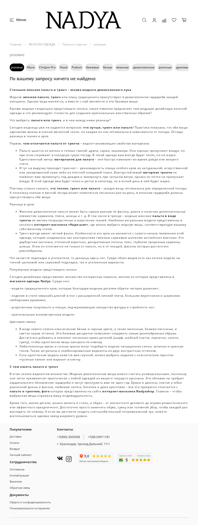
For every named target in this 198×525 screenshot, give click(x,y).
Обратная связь (20, 487)
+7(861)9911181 (99, 437)
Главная (15, 44)
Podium (77, 67)
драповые (183, 67)
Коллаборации (19, 475)
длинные (165, 67)
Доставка (15, 436)
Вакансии (16, 481)
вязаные (122, 67)
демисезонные (144, 67)
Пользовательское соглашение (30, 508)
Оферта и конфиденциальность (30, 502)
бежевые (92, 67)
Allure (31, 67)
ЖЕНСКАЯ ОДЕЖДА (42, 44)
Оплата (14, 443)
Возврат (15, 449)
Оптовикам (17, 469)
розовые (17, 67)
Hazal (64, 67)
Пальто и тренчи (75, 44)
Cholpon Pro (47, 67)
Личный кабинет (21, 455)
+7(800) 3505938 (68, 437)
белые (107, 67)
